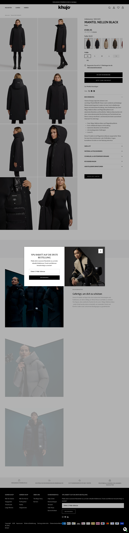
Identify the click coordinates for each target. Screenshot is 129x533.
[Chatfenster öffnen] (125, 529)
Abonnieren (44, 277)
